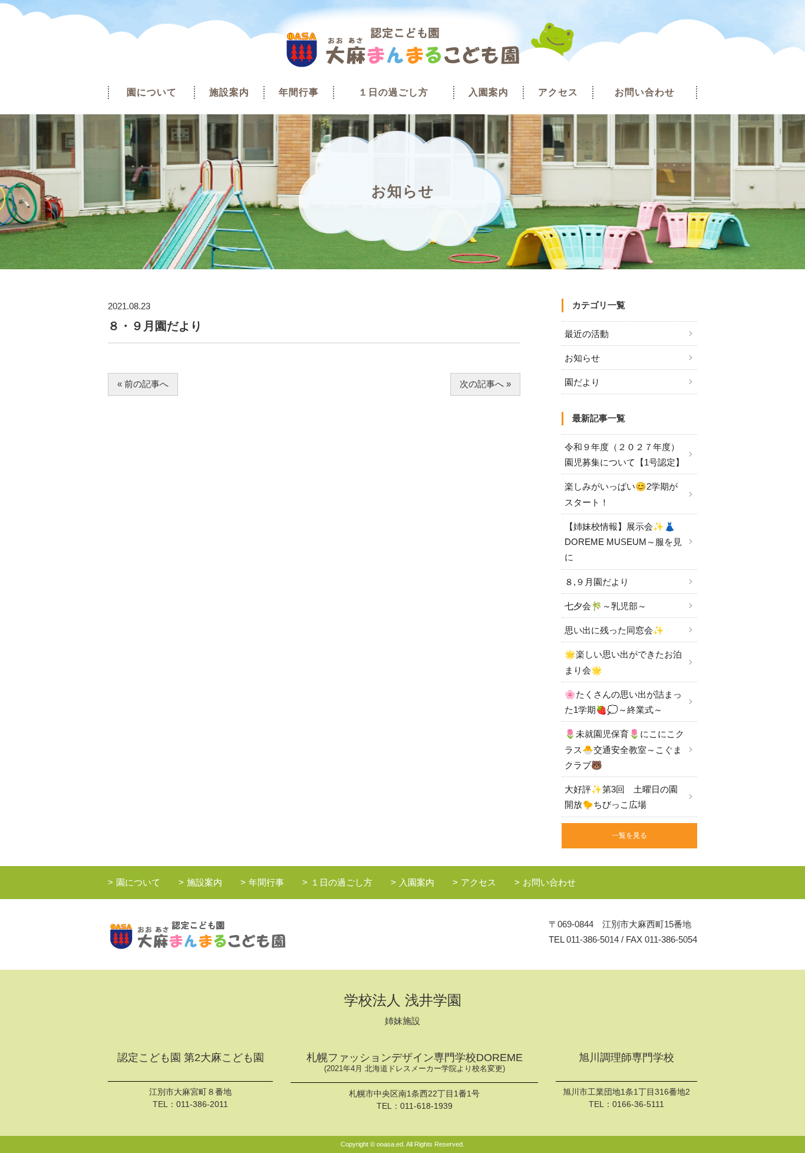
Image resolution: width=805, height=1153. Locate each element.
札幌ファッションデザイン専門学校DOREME (414, 1062)
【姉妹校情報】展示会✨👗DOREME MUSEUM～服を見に (623, 542)
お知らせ (582, 358)
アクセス (558, 92)
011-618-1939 (426, 1106)
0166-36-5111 (638, 1104)
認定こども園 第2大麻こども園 (190, 1057)
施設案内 (229, 92)
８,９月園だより (597, 582)
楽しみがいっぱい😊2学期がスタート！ (621, 494)
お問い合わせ (645, 92)
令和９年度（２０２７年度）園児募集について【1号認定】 (624, 454)
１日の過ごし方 (393, 92)
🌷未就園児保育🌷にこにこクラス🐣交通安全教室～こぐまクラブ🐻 (624, 749)
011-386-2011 (202, 1104)
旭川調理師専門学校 (626, 1057)
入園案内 (489, 92)
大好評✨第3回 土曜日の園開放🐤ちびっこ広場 (621, 797)
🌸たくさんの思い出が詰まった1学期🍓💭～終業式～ (623, 702)
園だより (582, 382)
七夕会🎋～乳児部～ (605, 606)
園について (152, 92)
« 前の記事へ (143, 384)
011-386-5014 (592, 939)
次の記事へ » (485, 384)
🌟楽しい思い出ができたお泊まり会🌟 (623, 662)
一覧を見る (629, 835)
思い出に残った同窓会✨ (614, 630)
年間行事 (299, 92)
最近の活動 (587, 334)
